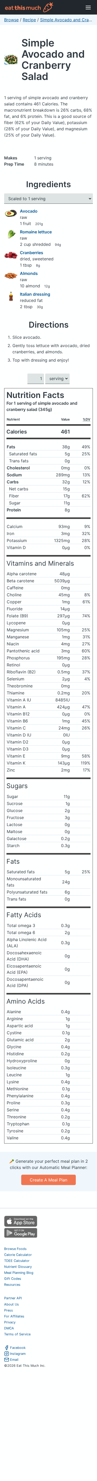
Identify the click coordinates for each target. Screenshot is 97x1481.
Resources (12, 1285)
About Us (11, 1304)
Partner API (13, 1298)
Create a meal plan (48, 1179)
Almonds (29, 273)
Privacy (10, 1322)
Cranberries (31, 252)
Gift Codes (12, 1279)
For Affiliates (14, 1316)
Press (8, 1310)
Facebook (18, 1348)
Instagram (18, 1354)
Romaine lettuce (36, 231)
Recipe (29, 19)
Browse (11, 19)
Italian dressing (35, 294)
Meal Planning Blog (18, 1273)
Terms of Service (17, 1334)
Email (14, 1360)
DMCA (9, 1328)
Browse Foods (15, 1249)
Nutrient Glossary (18, 1267)
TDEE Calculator (16, 1261)
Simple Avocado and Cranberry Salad (53, 59)
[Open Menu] (88, 7)
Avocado (29, 211)
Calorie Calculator (18, 1255)
